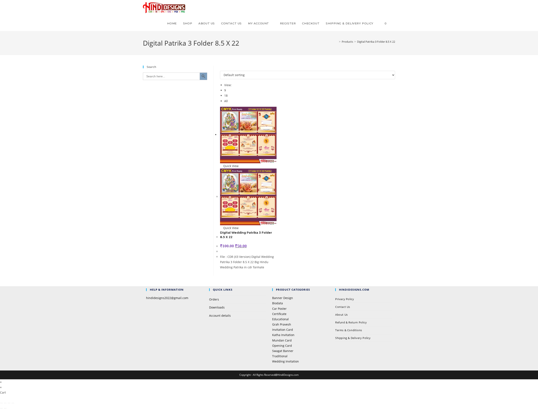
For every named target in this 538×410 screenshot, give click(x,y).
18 (226, 96)
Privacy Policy (345, 299)
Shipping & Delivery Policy (353, 338)
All (226, 101)
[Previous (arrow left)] (1, 408)
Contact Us (342, 307)
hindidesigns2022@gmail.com (167, 298)
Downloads (217, 307)
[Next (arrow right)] (5, 408)
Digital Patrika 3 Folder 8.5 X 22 (376, 42)
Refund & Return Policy (351, 322)
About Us (341, 314)
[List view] (223, 68)
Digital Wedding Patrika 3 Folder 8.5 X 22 (246, 235)
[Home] (337, 42)
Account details (220, 316)
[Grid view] (221, 68)
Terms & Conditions (348, 330)
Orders (214, 299)
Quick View (230, 166)
